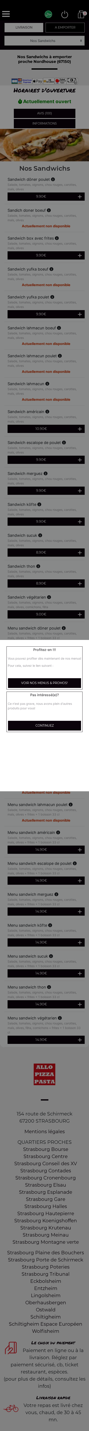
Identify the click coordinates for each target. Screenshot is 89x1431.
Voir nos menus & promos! (44, 683)
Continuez (44, 726)
